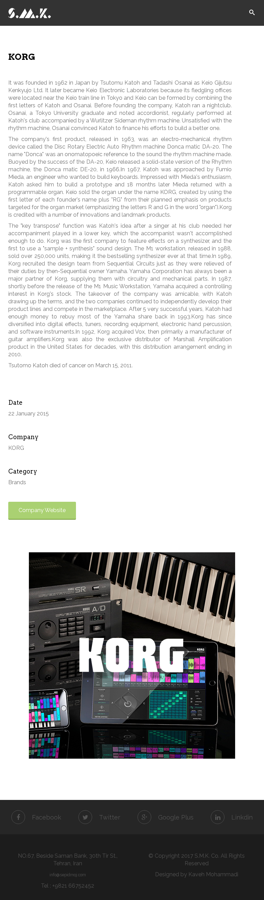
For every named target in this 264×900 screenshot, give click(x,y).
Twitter (109, 817)
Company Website (42, 510)
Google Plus (176, 817)
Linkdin (242, 817)
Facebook (46, 817)
